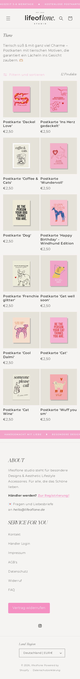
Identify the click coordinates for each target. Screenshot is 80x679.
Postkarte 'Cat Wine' (16, 412)
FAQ (11, 590)
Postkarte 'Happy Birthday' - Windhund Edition (57, 239)
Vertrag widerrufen (29, 608)
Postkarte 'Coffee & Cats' (20, 180)
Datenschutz (18, 571)
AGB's (12, 562)
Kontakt (14, 534)
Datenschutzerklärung (46, 670)
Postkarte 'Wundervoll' (51, 180)
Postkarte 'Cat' (53, 353)
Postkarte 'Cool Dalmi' (17, 355)
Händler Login (19, 543)
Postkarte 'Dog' (17, 235)
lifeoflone (37, 665)
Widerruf (15, 581)
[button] (8, 18)
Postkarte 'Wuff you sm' (58, 412)
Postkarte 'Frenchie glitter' (21, 298)
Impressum (17, 553)
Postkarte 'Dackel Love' (19, 124)
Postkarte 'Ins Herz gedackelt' (57, 124)
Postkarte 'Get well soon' (57, 298)
